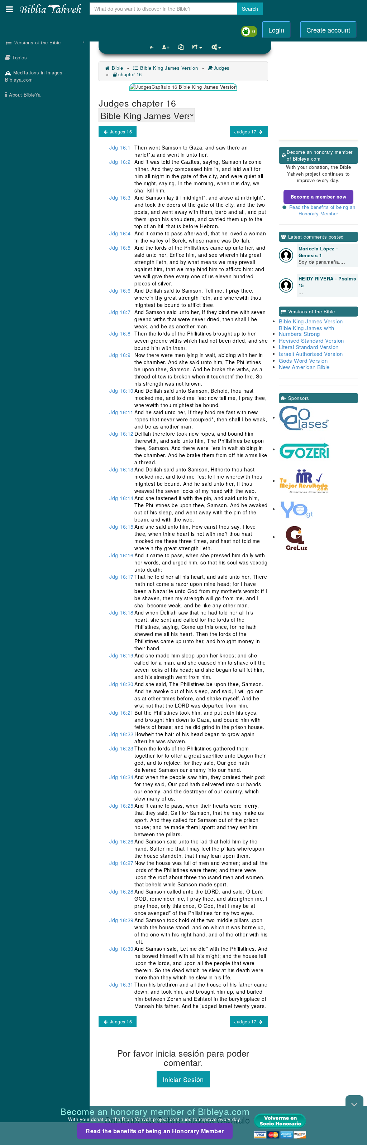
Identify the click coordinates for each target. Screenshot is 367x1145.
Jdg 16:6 (119, 290)
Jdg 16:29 (121, 920)
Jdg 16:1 (119, 147)
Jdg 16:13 (121, 469)
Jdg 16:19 (121, 655)
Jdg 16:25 (121, 805)
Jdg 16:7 (119, 311)
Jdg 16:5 (119, 247)
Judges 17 (246, 131)
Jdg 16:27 (121, 862)
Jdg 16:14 (121, 497)
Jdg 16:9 (119, 354)
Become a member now (319, 196)
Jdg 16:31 (121, 984)
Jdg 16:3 (119, 197)
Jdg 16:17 (121, 576)
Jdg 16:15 (121, 526)
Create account (328, 29)
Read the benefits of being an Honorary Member (155, 1131)
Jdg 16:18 (121, 612)
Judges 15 (120, 131)
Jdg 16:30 (121, 948)
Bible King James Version (168, 67)
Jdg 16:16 (121, 555)
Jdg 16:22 (121, 734)
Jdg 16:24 (121, 777)
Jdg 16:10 (121, 390)
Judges (222, 67)
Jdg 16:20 (121, 684)
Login (276, 29)
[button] (9, 9)
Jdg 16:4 (119, 233)
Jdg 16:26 (121, 841)
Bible (116, 67)
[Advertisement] (45, 216)
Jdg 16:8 (119, 333)
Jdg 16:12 (121, 433)
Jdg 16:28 (121, 891)
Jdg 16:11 (121, 412)
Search (250, 8)
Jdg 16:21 (121, 712)
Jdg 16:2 (119, 161)
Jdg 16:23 (121, 748)
